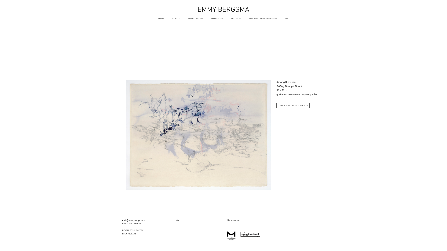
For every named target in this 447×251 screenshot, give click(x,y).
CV (177, 220)
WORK (174, 18)
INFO (287, 18)
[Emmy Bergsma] (223, 9)
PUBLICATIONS (195, 18)
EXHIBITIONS (217, 18)
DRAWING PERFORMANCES (263, 18)
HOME (161, 18)
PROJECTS (236, 18)
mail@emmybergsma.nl (133, 220)
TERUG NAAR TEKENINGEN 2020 (293, 105)
